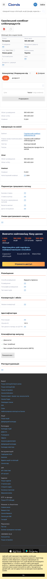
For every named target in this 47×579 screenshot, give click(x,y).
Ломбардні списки (7, 402)
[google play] (32, 551)
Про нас (3, 526)
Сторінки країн (6, 484)
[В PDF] (4, 29)
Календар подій (6, 429)
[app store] (15, 551)
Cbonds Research (6, 513)
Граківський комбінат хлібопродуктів (32, 134)
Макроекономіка (6, 493)
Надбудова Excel (6, 454)
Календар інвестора (7, 447)
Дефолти (4, 432)
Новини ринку (5, 507)
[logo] (14, 4)
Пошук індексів (6, 481)
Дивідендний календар (8, 421)
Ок (23, 575)
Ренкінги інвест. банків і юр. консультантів (15, 396)
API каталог (5, 473)
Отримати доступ (23, 264)
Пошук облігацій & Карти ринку (11, 384)
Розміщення (5, 435)
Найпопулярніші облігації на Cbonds (13, 411)
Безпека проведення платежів (11, 530)
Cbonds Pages (5, 399)
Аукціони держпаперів (8, 441)
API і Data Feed (6, 470)
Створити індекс (6, 487)
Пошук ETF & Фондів (7, 500)
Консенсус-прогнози (7, 490)
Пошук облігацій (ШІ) (8, 387)
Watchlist (4, 457)
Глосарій (4, 519)
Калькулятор (5, 537)
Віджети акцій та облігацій (9, 460)
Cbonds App (5, 463)
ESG (2, 405)
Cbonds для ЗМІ (6, 516)
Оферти (3, 438)
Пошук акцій (5, 418)
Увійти (42, 4)
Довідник (41, 73)
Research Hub (5, 510)
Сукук (3, 408)
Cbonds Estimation (7, 393)
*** (3, 47)
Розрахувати (23, 99)
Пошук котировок (7, 390)
